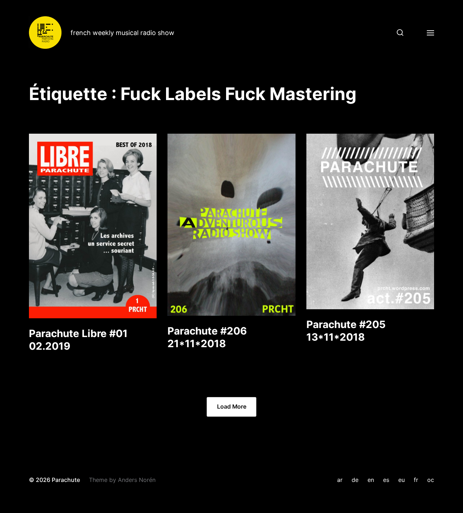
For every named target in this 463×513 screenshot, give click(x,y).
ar (340, 479)
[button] (397, 32)
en (371, 479)
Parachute (66, 479)
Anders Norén (137, 479)
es (386, 479)
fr (416, 479)
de (355, 479)
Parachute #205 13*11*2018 (346, 330)
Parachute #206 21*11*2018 (207, 337)
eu (401, 479)
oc (430, 479)
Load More (231, 406)
